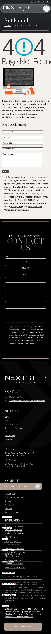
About (7, 432)
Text (12, 487)
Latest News (10, 436)
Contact (8, 439)
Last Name (6, 528)
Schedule (21, 487)
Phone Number (7, 550)
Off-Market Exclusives (14, 428)
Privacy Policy (16, 206)
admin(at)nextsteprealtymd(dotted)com (27, 401)
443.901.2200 (28, 200)
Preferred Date (8, 561)
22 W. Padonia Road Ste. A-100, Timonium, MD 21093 (20, 454)
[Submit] (42, 319)
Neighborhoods (11, 424)
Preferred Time (8, 573)
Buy (7, 417)
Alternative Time (8, 595)
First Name (6, 517)
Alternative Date (8, 584)
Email (4, 539)
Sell (6, 420)
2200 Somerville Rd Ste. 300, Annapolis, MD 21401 (19, 465)
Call (5, 487)
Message (5, 606)
